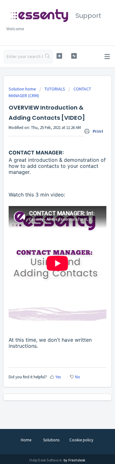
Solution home (23, 89)
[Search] (47, 56)
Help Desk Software (45, 460)
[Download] (46, 230)
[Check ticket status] (74, 56)
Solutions (51, 440)
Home (26, 440)
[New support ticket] (59, 56)
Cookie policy (81, 440)
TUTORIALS (54, 89)
